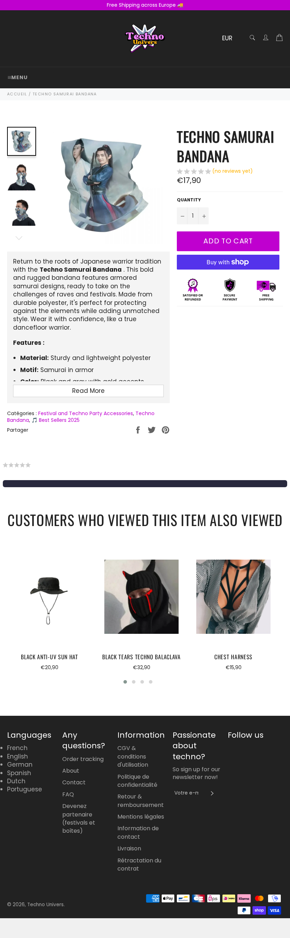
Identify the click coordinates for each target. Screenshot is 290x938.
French (17, 748)
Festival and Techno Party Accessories (85, 413)
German (20, 764)
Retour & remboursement (140, 800)
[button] (215, 172)
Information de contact (138, 832)
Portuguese (24, 789)
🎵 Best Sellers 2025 (55, 420)
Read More (88, 391)
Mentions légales (140, 817)
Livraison (129, 848)
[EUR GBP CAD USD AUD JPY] (231, 39)
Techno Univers (45, 904)
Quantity (189, 200)
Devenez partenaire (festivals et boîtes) (78, 818)
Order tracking (83, 759)
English (17, 756)
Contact (74, 782)
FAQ (68, 794)
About (70, 771)
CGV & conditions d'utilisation (132, 756)
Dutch (16, 781)
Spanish (19, 773)
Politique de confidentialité (137, 781)
